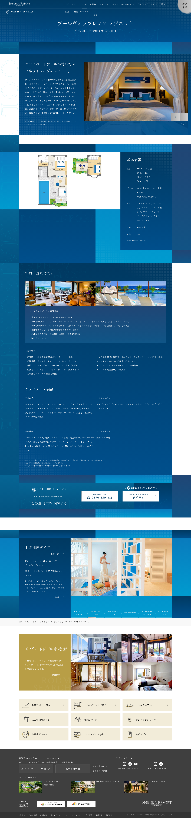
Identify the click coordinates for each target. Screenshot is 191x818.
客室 (67, 11)
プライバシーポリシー (73, 815)
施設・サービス (81, 11)
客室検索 (93, 4)
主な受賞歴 (33, 815)
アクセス (154, 4)
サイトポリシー (56, 815)
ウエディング (143, 4)
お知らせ (22, 815)
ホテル (84, 4)
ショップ (114, 4)
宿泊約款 (109, 815)
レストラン (104, 4)
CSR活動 (43, 815)
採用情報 (99, 815)
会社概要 (89, 815)
